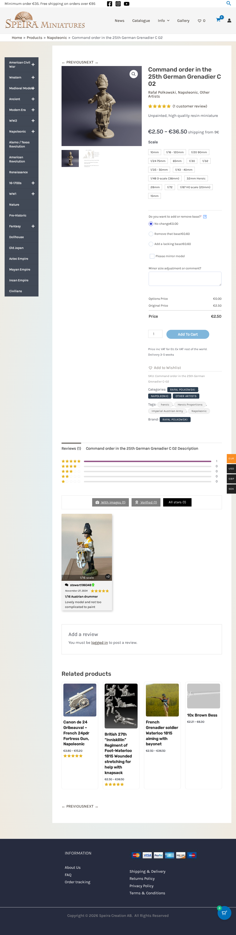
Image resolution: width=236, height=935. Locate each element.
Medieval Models (21, 88)
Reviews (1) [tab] (71, 448)
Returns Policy (142, 878)
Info (161, 20)
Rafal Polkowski (162, 92)
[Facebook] (109, 4)
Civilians (15, 291)
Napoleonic (17, 131)
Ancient (14, 99)
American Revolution (17, 159)
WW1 (12, 194)
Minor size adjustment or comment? (175, 268)
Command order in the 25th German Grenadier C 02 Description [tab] (142, 448)
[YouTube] (127, 4)
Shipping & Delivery (147, 871)
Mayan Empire (19, 269)
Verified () (148, 502)
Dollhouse (16, 237)
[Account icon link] (229, 20)
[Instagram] (118, 4)
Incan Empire (18, 280)
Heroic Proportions (190, 404)
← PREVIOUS (73, 62)
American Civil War (19, 64)
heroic (165, 404)
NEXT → (91, 62)
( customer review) (190, 106)
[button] (228, 3)
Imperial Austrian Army (167, 411)
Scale (153, 142)
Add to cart (188, 334)
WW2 (13, 121)
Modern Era (17, 110)
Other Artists (186, 396)
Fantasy (15, 226)
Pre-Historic (17, 215)
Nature (14, 205)
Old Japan (16, 248)
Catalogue (141, 20)
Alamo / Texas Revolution (19, 144)
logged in (99, 642)
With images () (112, 502)
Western (15, 77)
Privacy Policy (141, 885)
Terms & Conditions (147, 893)
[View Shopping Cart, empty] (218, 20)
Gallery (183, 20)
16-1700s (15, 183)
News (119, 20)
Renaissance (18, 172)
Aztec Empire (18, 259)
